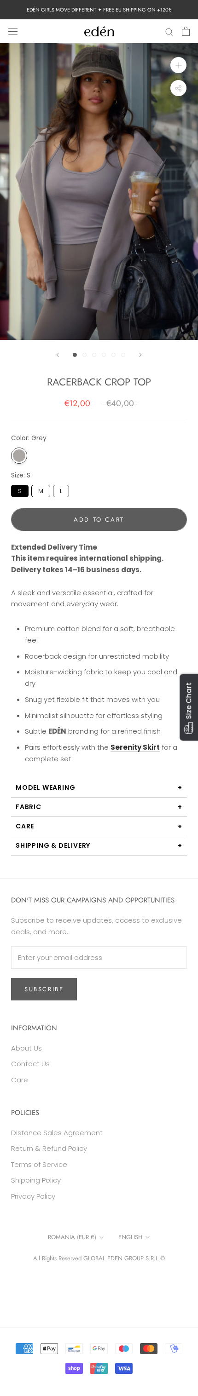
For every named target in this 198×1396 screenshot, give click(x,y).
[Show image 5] (113, 355)
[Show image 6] (123, 355)
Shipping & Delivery (53, 845)
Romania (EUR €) (72, 1237)
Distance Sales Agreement (57, 1132)
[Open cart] (186, 31)
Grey (19, 456)
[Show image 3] (94, 355)
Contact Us (30, 1064)
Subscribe (44, 989)
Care (25, 826)
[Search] (169, 31)
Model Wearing (45, 787)
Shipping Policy (36, 1180)
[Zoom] (178, 65)
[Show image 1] (75, 355)
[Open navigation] (12, 31)
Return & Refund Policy (49, 1148)
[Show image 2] (84, 355)
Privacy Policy (33, 1196)
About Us (26, 1048)
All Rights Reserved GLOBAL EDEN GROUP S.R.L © (99, 1258)
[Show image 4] (104, 355)
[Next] (140, 355)
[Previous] (57, 355)
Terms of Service (39, 1164)
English (130, 1237)
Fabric (28, 806)
